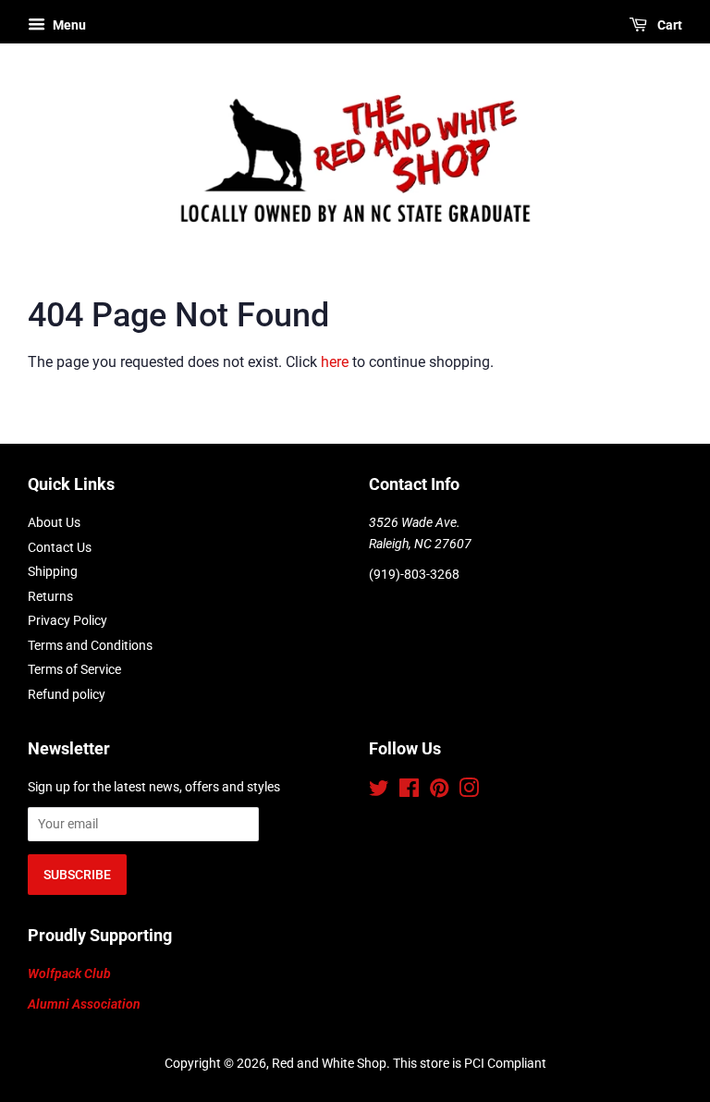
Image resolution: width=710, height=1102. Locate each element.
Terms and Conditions (90, 645)
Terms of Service (74, 669)
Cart (668, 25)
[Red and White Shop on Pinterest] (439, 791)
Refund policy (66, 694)
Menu (68, 25)
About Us (54, 522)
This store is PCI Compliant (469, 1063)
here (335, 362)
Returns (50, 596)
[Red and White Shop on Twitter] (379, 791)
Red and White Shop (329, 1063)
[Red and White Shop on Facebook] (409, 791)
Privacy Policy (67, 620)
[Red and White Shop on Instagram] (469, 791)
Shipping (53, 571)
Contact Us (60, 547)
